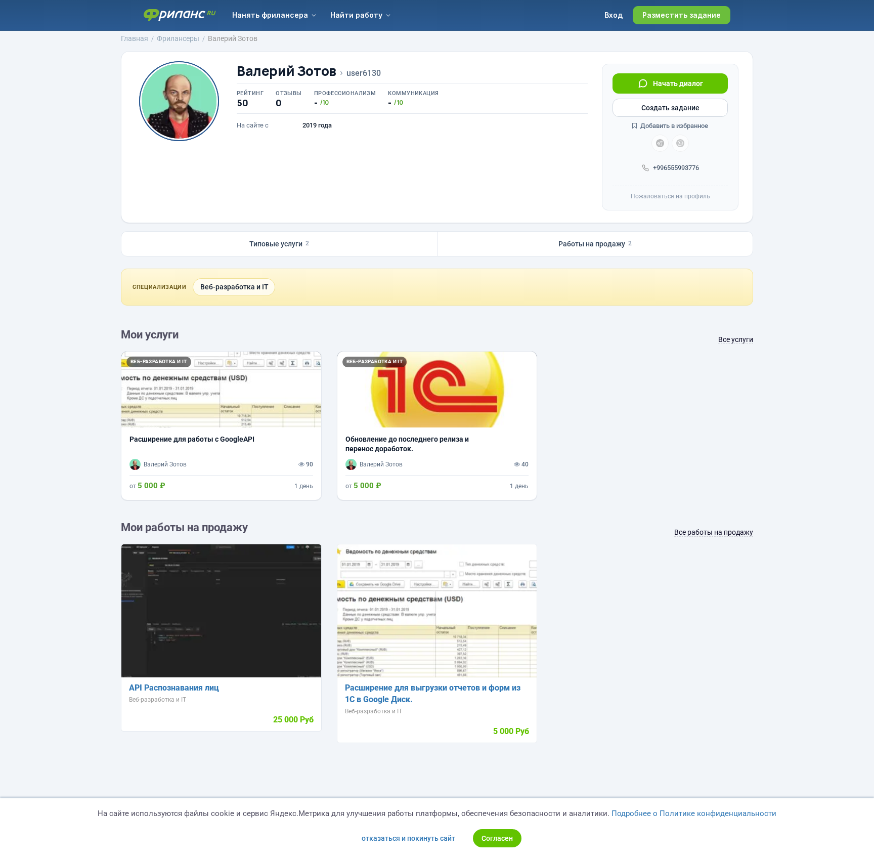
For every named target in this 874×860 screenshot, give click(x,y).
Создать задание (670, 108)
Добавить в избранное (673, 126)
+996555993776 (676, 167)
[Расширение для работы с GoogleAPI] (221, 425)
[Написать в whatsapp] (680, 143)
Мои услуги (150, 334)
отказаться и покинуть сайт (408, 838)
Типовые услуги (279, 244)
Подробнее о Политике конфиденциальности (693, 813)
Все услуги (735, 339)
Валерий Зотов (286, 71)
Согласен (497, 838)
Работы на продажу (595, 244)
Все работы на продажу (713, 532)
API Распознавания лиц (174, 688)
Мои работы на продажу (184, 527)
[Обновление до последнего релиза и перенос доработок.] (437, 425)
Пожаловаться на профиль (670, 196)
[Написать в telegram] (660, 143)
